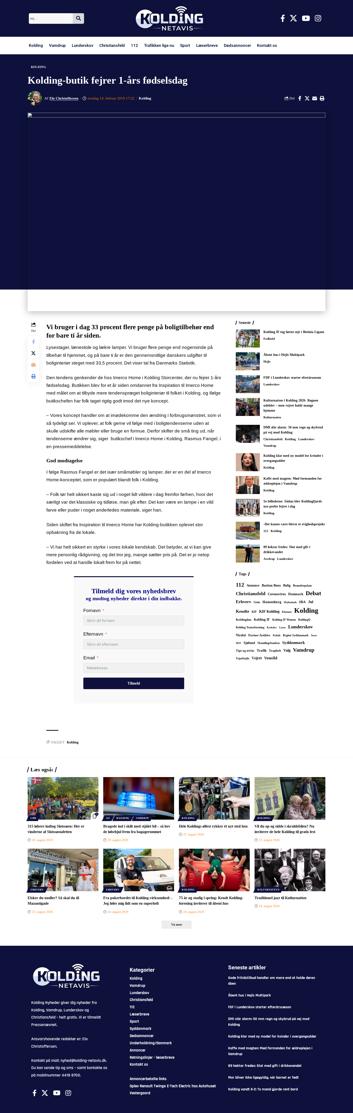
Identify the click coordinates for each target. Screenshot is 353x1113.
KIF (254, 611)
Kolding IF (262, 619)
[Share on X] (307, 98)
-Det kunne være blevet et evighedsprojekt (294, 524)
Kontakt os (267, 45)
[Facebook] (282, 18)
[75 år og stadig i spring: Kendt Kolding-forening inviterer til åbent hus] (214, 870)
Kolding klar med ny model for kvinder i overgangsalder (272, 1036)
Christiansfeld (112, 45)
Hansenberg (271, 602)
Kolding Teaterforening (250, 627)
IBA (302, 602)
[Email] (314, 98)
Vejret (257, 658)
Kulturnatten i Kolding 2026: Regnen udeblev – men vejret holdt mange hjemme (290, 405)
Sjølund (249, 643)
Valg (287, 650)
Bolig (287, 585)
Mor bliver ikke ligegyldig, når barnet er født (263, 1077)
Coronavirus (277, 594)
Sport (185, 45)
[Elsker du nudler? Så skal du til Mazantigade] (63, 870)
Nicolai (241, 635)
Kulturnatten (272, 417)
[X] (293, 18)
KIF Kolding (269, 611)
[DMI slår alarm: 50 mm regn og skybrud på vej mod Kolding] (248, 434)
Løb (33, 818)
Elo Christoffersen (63, 98)
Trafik (262, 650)
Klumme (287, 611)
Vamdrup (57, 45)
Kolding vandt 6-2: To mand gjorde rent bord (263, 1089)
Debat (313, 593)
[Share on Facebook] (299, 98)
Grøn (257, 602)
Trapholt (275, 650)
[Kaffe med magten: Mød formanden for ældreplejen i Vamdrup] (248, 485)
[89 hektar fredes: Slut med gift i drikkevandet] (248, 553)
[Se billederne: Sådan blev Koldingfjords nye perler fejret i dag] (248, 508)
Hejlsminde (290, 602)
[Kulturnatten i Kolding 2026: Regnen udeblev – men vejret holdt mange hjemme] (248, 407)
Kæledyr (272, 627)
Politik (276, 635)
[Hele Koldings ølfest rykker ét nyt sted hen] (214, 798)
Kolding (36, 45)
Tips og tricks (245, 650)
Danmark (295, 594)
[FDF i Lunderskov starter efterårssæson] (248, 384)
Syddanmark (293, 642)
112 (134, 45)
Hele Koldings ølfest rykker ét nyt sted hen (213, 826)
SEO (238, 643)
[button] (322, 98)
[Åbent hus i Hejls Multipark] (248, 361)
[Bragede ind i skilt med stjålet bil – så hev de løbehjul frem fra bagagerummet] (138, 798)
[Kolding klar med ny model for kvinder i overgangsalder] (248, 462)
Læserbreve (207, 45)
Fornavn (92, 610)
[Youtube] (306, 18)
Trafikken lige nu (159, 45)
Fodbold (269, 338)
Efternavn (93, 634)
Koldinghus (243, 619)
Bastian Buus (271, 585)
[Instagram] (318, 18)
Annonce (253, 585)
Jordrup (269, 559)
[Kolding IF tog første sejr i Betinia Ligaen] (248, 338)
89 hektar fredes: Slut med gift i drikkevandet (265, 1065)
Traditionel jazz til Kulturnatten (280, 898)
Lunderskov (82, 45)
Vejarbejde (242, 658)
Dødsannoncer (237, 45)
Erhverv (243, 601)
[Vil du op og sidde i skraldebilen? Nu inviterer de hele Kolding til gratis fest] (290, 798)
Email (89, 657)
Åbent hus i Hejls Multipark (284, 355)
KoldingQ (304, 619)
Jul (310, 602)
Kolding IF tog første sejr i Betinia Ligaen (293, 332)
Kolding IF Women (284, 619)
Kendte (242, 611)
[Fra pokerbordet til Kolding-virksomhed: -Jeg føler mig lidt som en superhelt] (138, 870)
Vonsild (270, 658)
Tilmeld (134, 683)
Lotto (282, 627)
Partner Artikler (259, 635)
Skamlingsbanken (268, 643)
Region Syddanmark (296, 635)
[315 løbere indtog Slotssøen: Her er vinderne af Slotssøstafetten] (63, 798)
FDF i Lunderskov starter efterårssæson (292, 377)
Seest (314, 635)
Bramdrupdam (302, 585)
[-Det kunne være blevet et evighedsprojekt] (248, 531)
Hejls (266, 361)
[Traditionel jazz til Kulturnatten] (290, 870)
